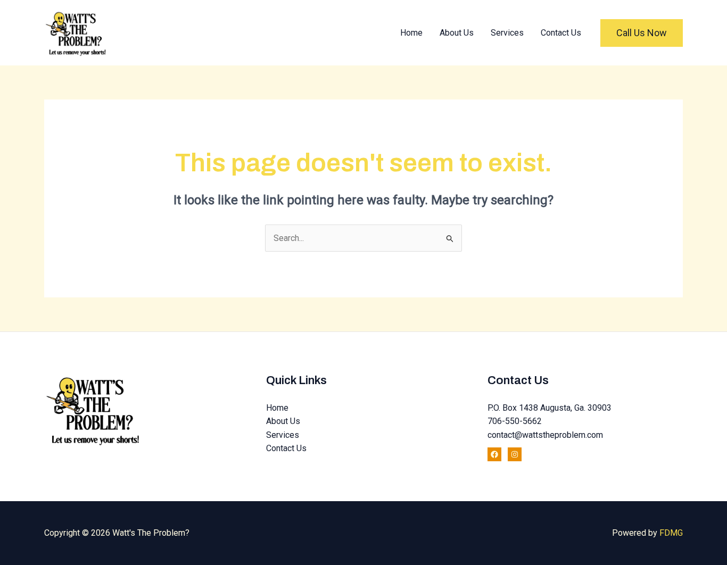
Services (507, 33)
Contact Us (561, 33)
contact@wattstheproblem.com (545, 435)
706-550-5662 (515, 421)
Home (411, 33)
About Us (457, 33)
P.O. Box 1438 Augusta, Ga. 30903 (550, 408)
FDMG (671, 533)
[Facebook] (494, 454)
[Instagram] (515, 454)
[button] (641, 33)
